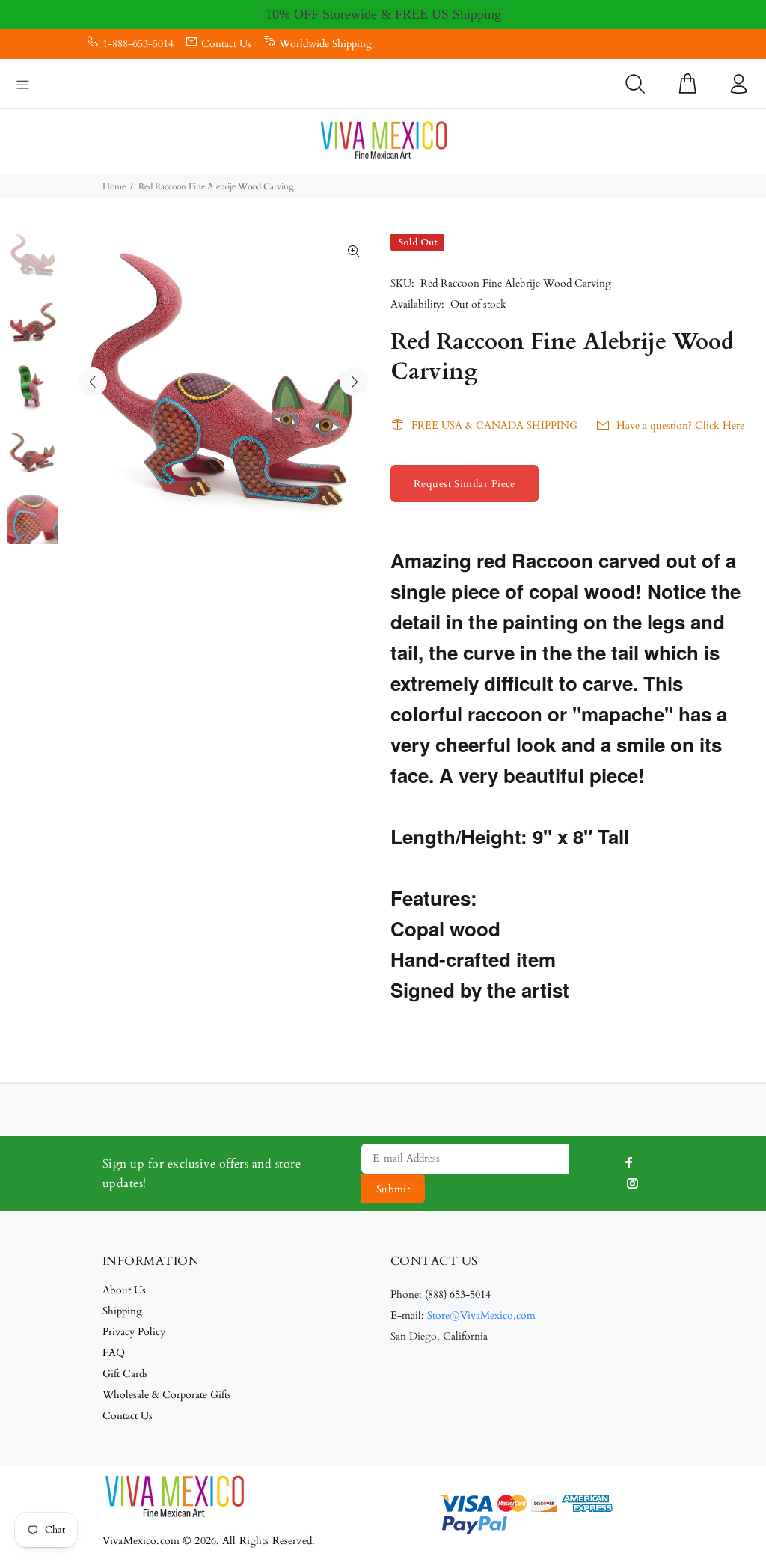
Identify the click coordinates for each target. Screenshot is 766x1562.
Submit (393, 1189)
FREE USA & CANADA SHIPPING (494, 425)
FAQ (113, 1353)
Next (354, 381)
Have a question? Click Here (680, 425)
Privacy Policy (133, 1332)
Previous (93, 381)
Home (114, 186)
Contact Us (226, 44)
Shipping (122, 1311)
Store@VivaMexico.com (481, 1315)
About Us (124, 1290)
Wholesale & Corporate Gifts (166, 1395)
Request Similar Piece (464, 484)
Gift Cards (125, 1374)
